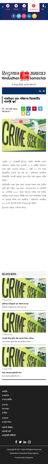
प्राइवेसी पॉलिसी (9, 435)
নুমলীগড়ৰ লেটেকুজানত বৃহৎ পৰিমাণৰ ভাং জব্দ (15, 304)
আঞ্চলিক (6, 395)
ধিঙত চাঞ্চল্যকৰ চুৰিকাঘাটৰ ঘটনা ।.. (12, 376)
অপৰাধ (5, 404)
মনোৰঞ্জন (6, 408)
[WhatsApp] (23, 109)
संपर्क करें (7, 431)
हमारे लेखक (8, 427)
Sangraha (29, 457)
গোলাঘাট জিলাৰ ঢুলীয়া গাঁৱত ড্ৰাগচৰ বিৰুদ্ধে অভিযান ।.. (17, 341)
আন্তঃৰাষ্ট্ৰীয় (7, 399)
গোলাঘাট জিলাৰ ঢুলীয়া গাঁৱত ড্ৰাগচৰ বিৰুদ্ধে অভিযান (18, 338)
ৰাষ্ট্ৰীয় (5, 391)
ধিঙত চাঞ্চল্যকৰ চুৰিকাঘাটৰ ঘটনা (11, 372)
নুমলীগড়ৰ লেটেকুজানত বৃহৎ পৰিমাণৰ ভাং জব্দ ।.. (15, 307)
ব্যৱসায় (5, 417)
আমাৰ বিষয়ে (7, 421)
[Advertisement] (24, 45)
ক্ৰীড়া (5, 412)
